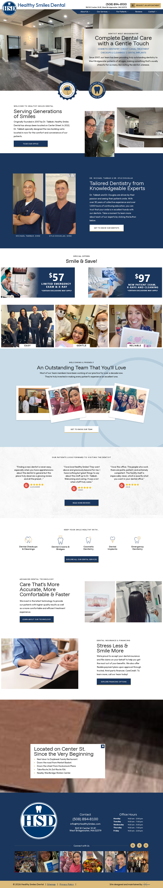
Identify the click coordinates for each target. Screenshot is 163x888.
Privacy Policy (67, 884)
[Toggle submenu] (89, 12)
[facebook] (139, 845)
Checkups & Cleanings (113, 52)
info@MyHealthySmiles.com (85, 824)
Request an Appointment (148, 5)
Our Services (102, 11)
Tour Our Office (30, 144)
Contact (151, 11)
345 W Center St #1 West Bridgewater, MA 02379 (85, 829)
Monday (116, 818)
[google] (132, 845)
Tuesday (117, 821)
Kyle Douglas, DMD (60, 236)
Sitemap (51, 884)
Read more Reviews (81, 503)
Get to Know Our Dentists (106, 228)
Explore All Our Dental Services (81, 559)
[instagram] (146, 845)
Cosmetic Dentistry (109, 49)
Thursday (117, 827)
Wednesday (118, 824)
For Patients (121, 11)
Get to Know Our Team (81, 429)
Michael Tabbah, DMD (28, 236)
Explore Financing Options (114, 682)
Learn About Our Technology (36, 619)
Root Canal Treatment (135, 49)
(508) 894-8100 (116, 4)
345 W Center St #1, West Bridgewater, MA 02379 (106, 7)
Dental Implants (137, 52)
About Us (84, 11)
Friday (116, 831)
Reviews (138, 11)
